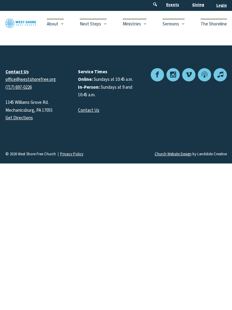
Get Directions (19, 118)
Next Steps (90, 24)
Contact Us (88, 110)
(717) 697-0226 (18, 87)
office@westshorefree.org (30, 79)
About (52, 24)
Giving (198, 5)
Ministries (132, 24)
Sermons (171, 24)
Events (172, 5)
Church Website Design (173, 154)
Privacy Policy (71, 154)
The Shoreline (214, 24)
